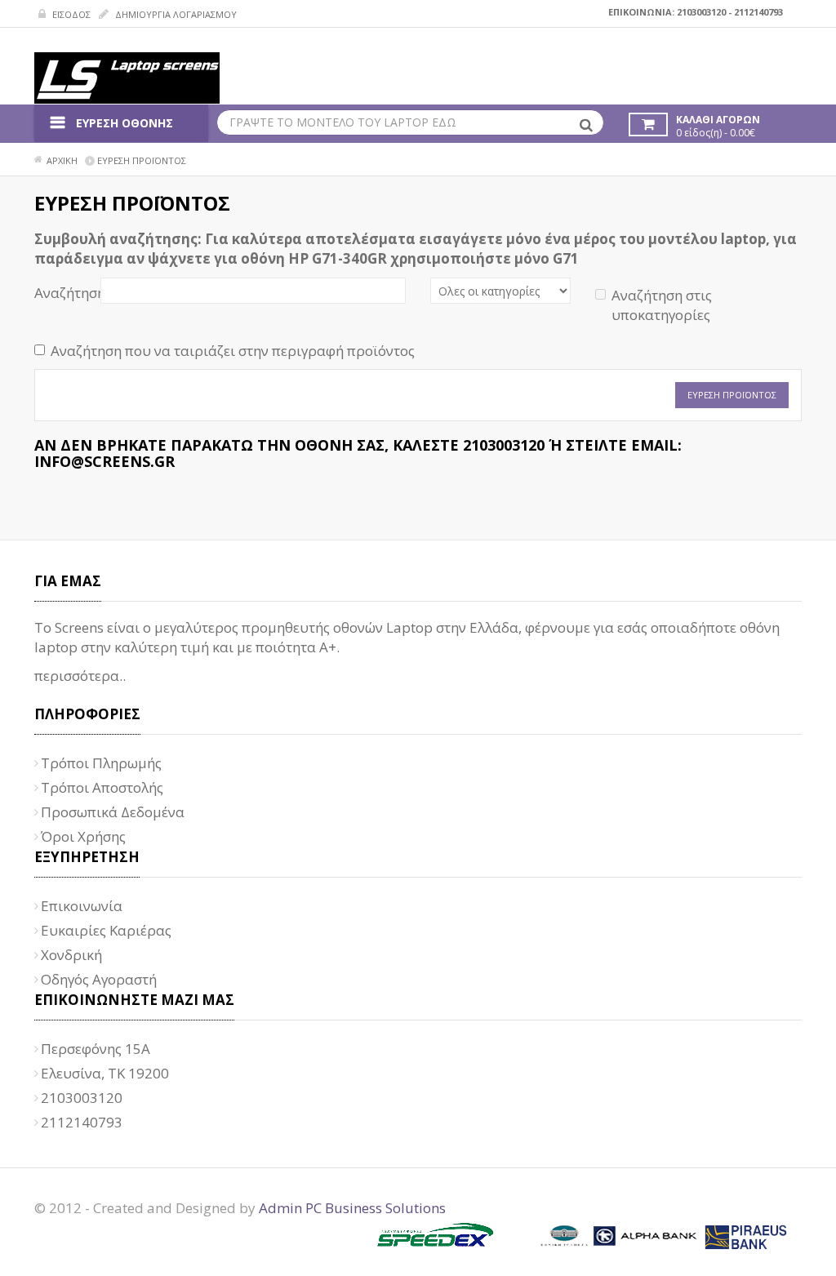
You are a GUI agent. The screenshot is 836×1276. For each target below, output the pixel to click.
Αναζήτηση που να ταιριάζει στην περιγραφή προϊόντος (233, 350)
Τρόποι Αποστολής (102, 787)
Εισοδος (70, 14)
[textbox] (410, 122)
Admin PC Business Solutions (352, 1207)
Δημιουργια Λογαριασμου (175, 14)
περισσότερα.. (80, 675)
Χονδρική (71, 954)
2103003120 (701, 12)
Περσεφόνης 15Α (95, 1048)
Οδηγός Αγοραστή (99, 979)
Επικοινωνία (81, 905)
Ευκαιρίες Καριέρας (106, 930)
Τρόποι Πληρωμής (101, 763)
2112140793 (758, 12)
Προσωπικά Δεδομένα (113, 812)
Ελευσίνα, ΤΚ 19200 (105, 1073)
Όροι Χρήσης (83, 836)
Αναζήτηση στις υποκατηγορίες (661, 305)
